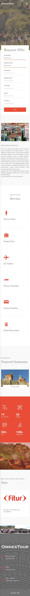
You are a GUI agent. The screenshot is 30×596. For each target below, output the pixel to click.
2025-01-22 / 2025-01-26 (12, 509)
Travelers (6, 100)
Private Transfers (11, 286)
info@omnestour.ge (10, 569)
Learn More (15, 35)
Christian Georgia (15, 386)
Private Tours (9, 219)
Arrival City (7, 70)
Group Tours (8, 241)
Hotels (6, 93)
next (15, 109)
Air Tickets (8, 264)
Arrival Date (7, 55)
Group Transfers (10, 308)
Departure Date (8, 63)
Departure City (8, 78)
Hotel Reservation (11, 330)
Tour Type (7, 85)
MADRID (8, 511)
